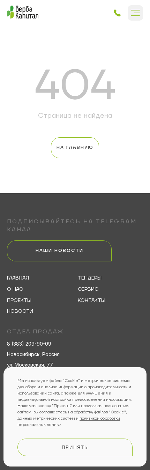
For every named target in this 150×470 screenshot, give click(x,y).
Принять (75, 447)
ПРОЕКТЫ (19, 301)
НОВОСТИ (20, 311)
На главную (75, 147)
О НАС (15, 289)
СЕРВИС (88, 289)
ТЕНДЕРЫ (90, 278)
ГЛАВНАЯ (18, 278)
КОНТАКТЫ (91, 301)
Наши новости (59, 250)
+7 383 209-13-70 (117, 12)
